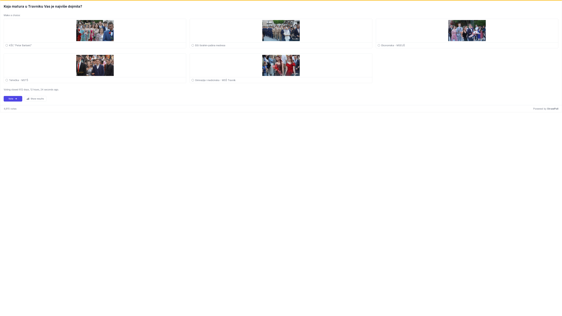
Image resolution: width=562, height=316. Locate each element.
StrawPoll (552, 108)
